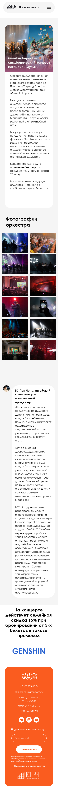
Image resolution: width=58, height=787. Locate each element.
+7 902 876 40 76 (29, 686)
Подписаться (29, 749)
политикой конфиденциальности (24, 761)
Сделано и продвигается (29, 765)
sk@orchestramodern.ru (29, 691)
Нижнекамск (29, 7)
